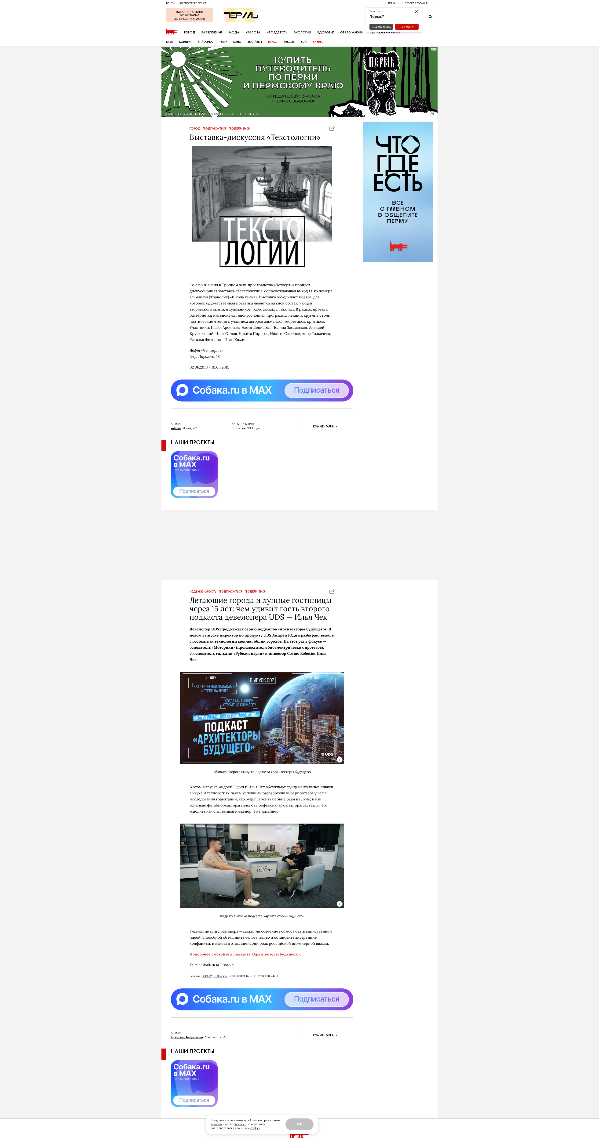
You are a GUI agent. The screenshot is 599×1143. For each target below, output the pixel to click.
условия (216, 1124)
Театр (223, 41)
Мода (234, 32)
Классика (205, 41)
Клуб (169, 41)
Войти (170, 3)
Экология (302, 32)
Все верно (407, 27)
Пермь (392, 3)
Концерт (185, 41)
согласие (240, 1124)
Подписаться (214, 128)
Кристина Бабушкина (187, 1037)
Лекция (289, 41)
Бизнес (318, 41)
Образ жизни (351, 32)
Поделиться (239, 128)
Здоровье (325, 32)
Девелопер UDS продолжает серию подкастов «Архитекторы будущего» (258, 629)
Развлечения (212, 32)
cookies (255, 1128)
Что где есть (277, 32)
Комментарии (323, 426)
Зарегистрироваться (192, 3)
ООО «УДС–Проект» (214, 976)
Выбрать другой (381, 27)
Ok (299, 1124)
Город (189, 32)
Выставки (255, 41)
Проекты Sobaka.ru (417, 3)
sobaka (176, 428)
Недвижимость (203, 591)
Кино (237, 41)
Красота (253, 32)
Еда (304, 41)
